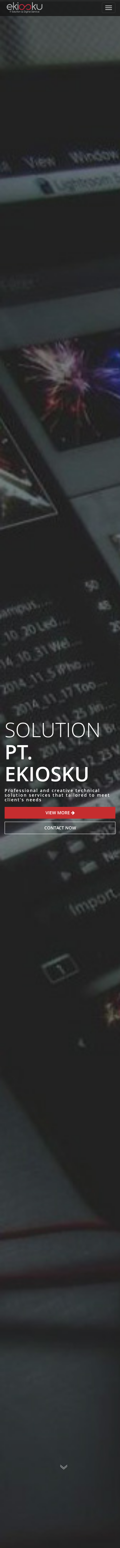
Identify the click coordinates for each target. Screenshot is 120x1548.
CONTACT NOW (60, 828)
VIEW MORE (58, 813)
